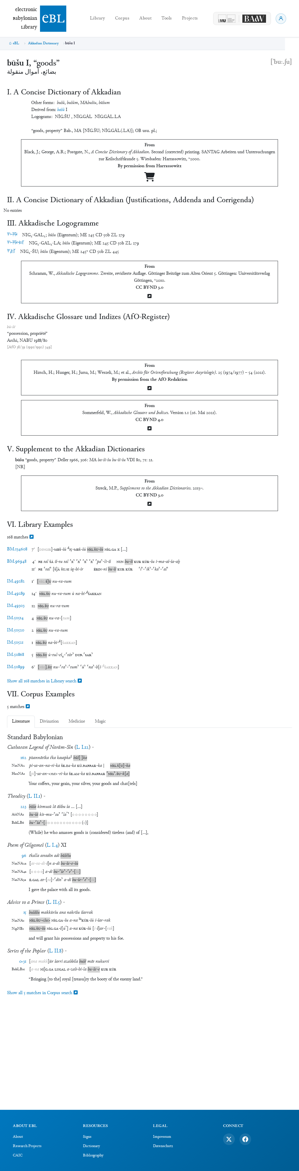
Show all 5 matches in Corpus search (40, 993)
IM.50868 (15, 655)
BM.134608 (17, 549)
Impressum (162, 1137)
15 (24, 913)
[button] (51, 550)
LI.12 (82, 747)
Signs (87, 1137)
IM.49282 (16, 581)
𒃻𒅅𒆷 (15, 243)
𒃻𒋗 (11, 251)
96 (24, 856)
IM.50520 (15, 630)
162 (23, 758)
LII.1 (34, 796)
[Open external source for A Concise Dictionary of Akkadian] (149, 179)
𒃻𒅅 (12, 235)
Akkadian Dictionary (43, 43)
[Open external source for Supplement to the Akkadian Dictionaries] (149, 504)
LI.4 (52, 845)
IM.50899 (16, 667)
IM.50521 (15, 643)
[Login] (281, 18)
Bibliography (93, 1155)
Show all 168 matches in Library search (42, 681)
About (145, 18)
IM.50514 (15, 618)
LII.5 (54, 902)
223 (23, 807)
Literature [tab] (21, 722)
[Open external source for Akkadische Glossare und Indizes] (149, 429)
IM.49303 (16, 606)
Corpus (122, 18)
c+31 (22, 962)
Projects (190, 18)
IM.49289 (16, 594)
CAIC (17, 1155)
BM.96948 (16, 562)
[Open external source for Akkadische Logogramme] (149, 297)
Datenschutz (163, 1146)
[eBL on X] (229, 1139)
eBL (16, 43)
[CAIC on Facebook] (245, 1139)
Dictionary (91, 1146)
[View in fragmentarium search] (31, 537)
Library (97, 18)
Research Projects (27, 1146)
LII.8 (55, 951)
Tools (166, 18)
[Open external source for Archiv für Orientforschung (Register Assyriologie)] (149, 389)
